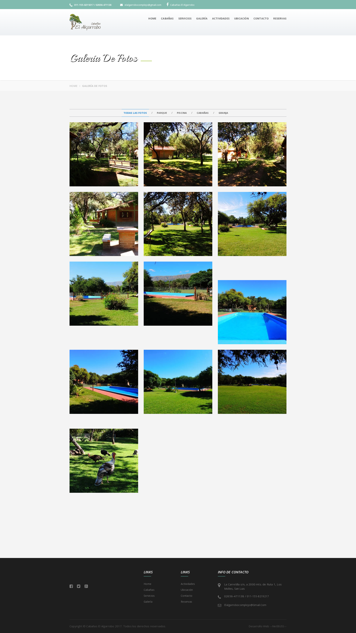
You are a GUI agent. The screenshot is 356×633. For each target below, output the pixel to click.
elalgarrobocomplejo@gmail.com (245, 605)
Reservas (279, 18)
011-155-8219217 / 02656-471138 (92, 4)
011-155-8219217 (258, 596)
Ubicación (241, 18)
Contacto (261, 18)
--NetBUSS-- (277, 626)
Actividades (221, 18)
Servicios (185, 18)
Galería (201, 18)
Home (152, 18)
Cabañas (167, 18)
